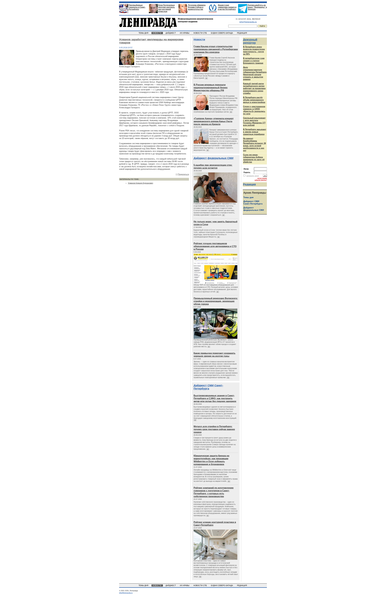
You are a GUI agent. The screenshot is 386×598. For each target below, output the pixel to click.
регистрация (262, 178)
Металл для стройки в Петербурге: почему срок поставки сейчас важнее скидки (214, 429)
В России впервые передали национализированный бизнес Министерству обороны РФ (211, 87)
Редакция (249, 184)
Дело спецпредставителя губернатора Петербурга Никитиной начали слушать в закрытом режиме (254, 73)
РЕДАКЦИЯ (242, 33)
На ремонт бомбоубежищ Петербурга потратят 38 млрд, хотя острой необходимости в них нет (254, 144)
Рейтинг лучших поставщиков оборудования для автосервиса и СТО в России (215, 246)
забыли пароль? (261, 180)
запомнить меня (252, 176)
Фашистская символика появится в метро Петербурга (227, 7)
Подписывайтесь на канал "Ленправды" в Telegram (257, 7)
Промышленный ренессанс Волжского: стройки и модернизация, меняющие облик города (216, 301)
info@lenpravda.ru (248, 22)
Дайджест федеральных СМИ (213, 158)
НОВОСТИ (157, 33)
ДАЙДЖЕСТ (171, 33)
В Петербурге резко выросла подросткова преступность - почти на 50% (254, 50)
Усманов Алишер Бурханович (140, 183)
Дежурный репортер (250, 41)
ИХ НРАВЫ (185, 33)
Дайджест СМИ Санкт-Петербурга (208, 387)
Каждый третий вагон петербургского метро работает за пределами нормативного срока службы (254, 88)
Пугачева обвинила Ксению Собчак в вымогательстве (197, 7)
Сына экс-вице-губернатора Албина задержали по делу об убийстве (253, 158)
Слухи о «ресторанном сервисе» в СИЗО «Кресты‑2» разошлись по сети (254, 110)
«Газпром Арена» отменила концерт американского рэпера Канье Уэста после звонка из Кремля (214, 121)
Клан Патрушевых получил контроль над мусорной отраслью (166, 8)
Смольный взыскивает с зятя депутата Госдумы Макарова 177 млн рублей (254, 121)
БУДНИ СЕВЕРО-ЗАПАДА (222, 33)
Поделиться (183, 174)
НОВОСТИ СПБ (200, 33)
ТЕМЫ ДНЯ (144, 33)
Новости (199, 39)
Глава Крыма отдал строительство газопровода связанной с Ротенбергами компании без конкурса (216, 49)
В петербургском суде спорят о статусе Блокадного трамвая (253, 60)
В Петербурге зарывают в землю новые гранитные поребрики (254, 131)
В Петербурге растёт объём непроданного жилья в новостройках (254, 99)
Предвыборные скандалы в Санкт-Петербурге (137, 7)
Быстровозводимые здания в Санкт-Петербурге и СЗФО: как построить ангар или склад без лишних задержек (215, 398)
